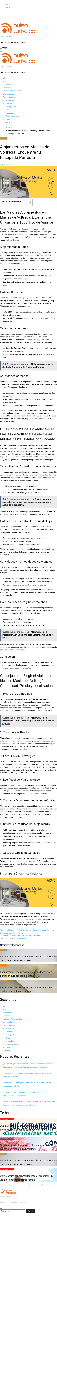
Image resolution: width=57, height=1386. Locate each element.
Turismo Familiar (7, 1119)
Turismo (9, 103)
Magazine (10, 113)
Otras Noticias (9, 97)
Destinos (6, 88)
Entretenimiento (12, 116)
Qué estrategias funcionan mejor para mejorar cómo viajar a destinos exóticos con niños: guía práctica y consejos (26, 1129)
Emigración (10, 119)
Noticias (6, 81)
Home (5, 4)
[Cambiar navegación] (1, 51)
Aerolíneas (7, 84)
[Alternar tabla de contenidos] (27, 202)
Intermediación (9, 94)
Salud (8, 110)
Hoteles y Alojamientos (12, 91)
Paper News (32, 1185)
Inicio (5, 78)
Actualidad (10, 100)
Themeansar (46, 1185)
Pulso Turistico (6, 37)
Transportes (11, 107)
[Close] (1, 1208)
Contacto (6, 7)
